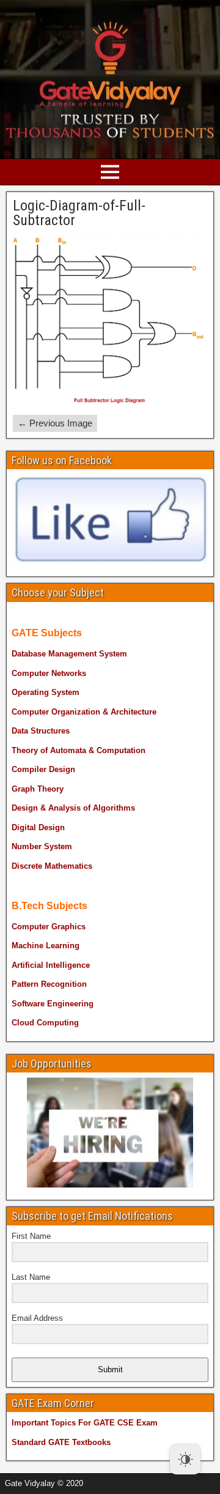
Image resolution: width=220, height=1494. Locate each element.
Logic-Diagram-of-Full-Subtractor (79, 213)
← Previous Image (55, 423)
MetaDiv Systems (178, 1479)
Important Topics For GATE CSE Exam (85, 1422)
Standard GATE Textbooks (61, 1442)
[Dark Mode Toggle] (185, 1459)
